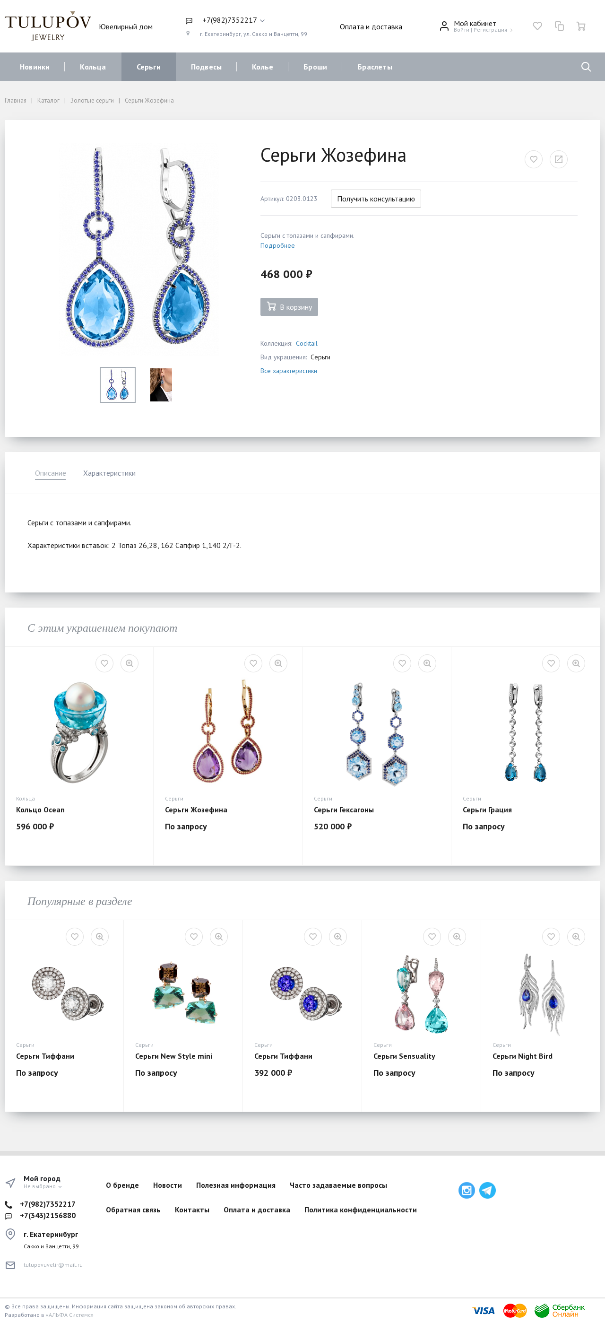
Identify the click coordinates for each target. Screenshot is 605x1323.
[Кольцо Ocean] (79, 733)
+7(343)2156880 (48, 1215)
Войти (461, 29)
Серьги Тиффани (45, 1056)
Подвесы (206, 66)
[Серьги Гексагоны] (377, 733)
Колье (262, 66)
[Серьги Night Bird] (540, 993)
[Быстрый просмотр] (129, 663)
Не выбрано (40, 1186)
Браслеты (374, 66)
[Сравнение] (559, 26)
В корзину (296, 307)
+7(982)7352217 (48, 1204)
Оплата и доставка (371, 26)
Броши (315, 66)
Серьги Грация (487, 809)
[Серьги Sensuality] (421, 993)
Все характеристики (288, 370)
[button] (246, 20)
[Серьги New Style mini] (183, 993)
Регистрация (490, 29)
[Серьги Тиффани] (64, 993)
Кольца (93, 66)
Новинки (35, 66)
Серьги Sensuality (404, 1056)
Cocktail (307, 343)
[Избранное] (537, 26)
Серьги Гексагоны (344, 809)
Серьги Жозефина (196, 809)
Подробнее (277, 245)
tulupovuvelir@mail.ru (53, 1264)
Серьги (149, 66)
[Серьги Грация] (525, 733)
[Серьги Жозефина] (228, 733)
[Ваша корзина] (581, 26)
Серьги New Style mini (173, 1056)
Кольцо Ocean (40, 809)
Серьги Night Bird (523, 1056)
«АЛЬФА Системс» (70, 1314)
